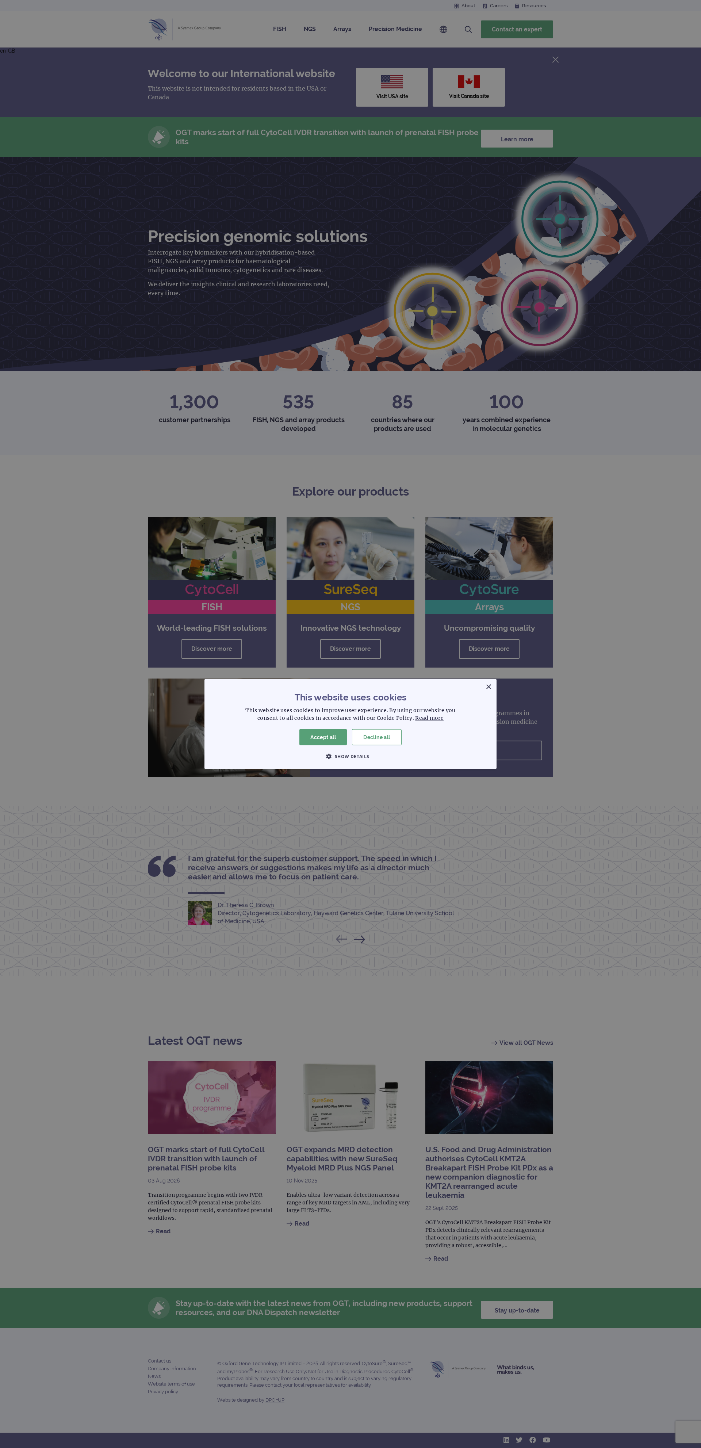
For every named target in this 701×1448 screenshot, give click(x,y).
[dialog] (350, 724)
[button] (350, 756)
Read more (429, 717)
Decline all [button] (376, 737)
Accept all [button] (323, 737)
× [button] (488, 686)
